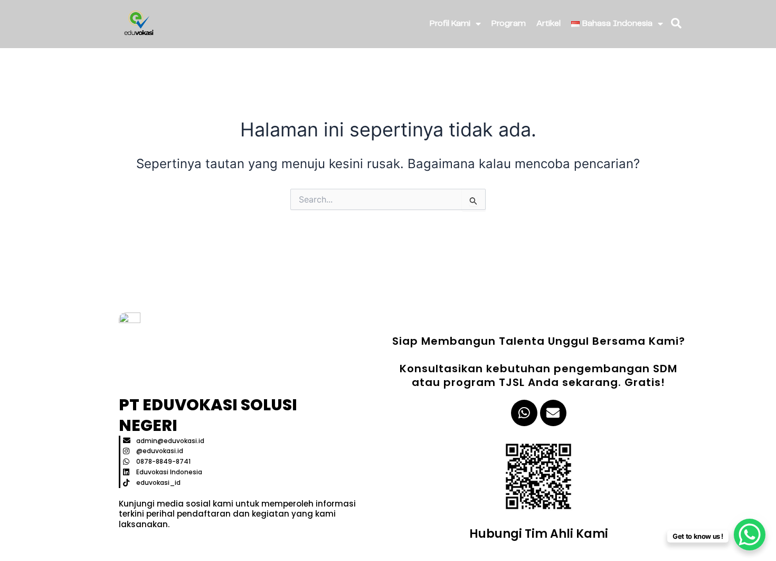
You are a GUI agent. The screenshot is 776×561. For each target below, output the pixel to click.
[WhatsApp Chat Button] (749, 534)
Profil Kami (450, 23)
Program (508, 23)
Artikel (548, 23)
